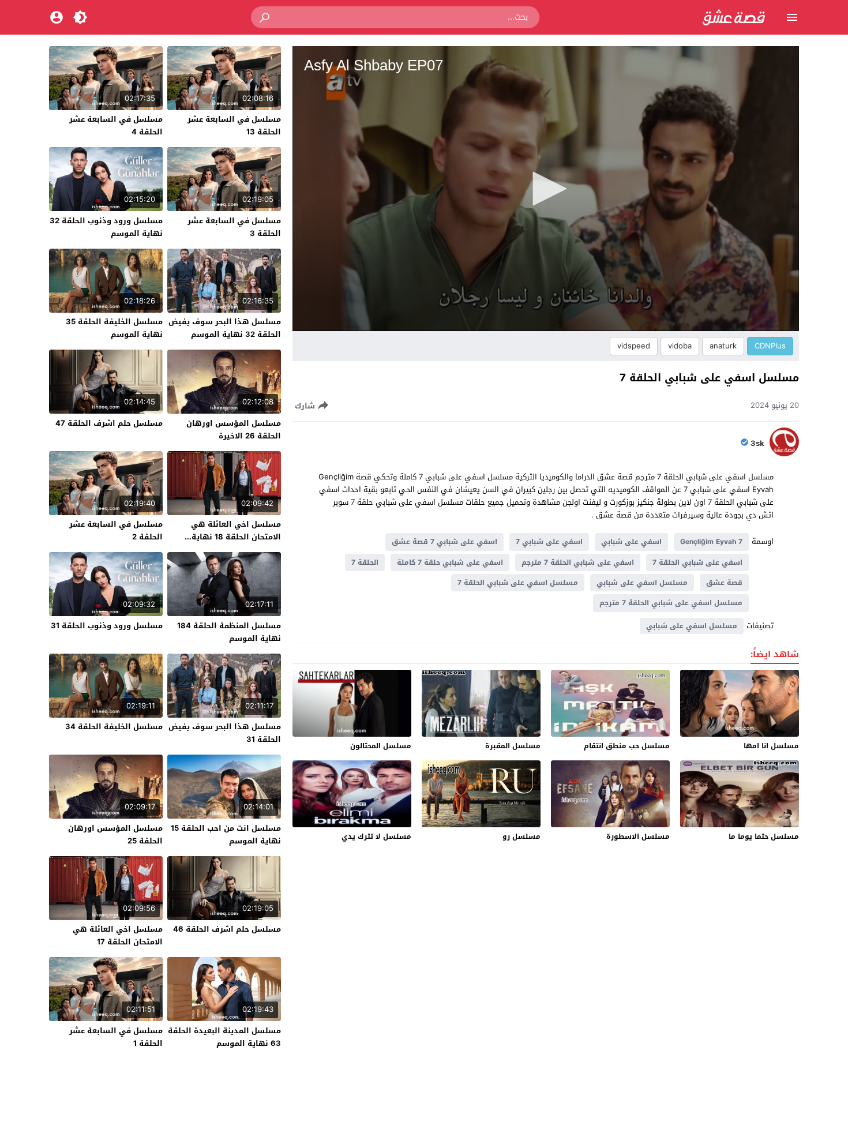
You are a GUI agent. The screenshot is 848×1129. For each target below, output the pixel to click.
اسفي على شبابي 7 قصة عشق (444, 541)
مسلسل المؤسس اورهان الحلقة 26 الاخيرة (233, 429)
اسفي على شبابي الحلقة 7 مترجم (577, 562)
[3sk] (784, 454)
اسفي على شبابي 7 (549, 541)
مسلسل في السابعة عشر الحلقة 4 (116, 125)
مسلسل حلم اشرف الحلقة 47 (109, 423)
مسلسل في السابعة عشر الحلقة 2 (116, 530)
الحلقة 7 (364, 562)
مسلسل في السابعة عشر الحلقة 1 (116, 1037)
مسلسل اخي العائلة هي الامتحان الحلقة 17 (118, 935)
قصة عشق (724, 582)
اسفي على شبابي (631, 541)
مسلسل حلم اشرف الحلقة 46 (227, 929)
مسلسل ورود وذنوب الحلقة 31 (107, 625)
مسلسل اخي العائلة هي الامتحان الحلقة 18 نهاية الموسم (236, 537)
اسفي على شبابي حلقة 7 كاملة (450, 562)
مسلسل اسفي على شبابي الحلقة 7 (517, 582)
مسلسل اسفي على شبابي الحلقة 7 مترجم (670, 603)
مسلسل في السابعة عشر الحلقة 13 (234, 125)
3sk (757, 443)
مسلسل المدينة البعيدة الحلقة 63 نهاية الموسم (224, 1037)
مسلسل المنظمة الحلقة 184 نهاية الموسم (229, 632)
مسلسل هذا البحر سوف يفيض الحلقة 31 (224, 733)
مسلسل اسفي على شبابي (642, 582)
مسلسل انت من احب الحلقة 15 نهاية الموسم (226, 834)
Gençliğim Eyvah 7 (711, 541)
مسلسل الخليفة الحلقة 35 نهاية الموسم (114, 328)
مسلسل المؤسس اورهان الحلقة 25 (115, 834)
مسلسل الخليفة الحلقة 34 (114, 726)
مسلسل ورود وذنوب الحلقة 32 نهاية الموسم (106, 227)
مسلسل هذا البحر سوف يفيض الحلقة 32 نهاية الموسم (224, 328)
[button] (265, 17)
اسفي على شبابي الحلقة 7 (697, 562)
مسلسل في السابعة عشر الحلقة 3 (234, 227)
